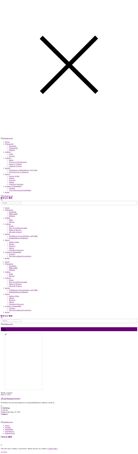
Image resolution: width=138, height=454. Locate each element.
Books (11, 160)
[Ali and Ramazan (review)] (24, 389)
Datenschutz (10, 433)
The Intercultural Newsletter (20, 190)
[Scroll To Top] (1, 445)
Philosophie (13, 148)
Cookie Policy (52, 449)
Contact (12, 188)
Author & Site (14, 176)
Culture (8, 158)
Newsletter (9, 429)
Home (7, 142)
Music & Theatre (15, 164)
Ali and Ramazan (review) (10, 398)
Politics (7, 152)
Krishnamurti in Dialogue (18, 172)
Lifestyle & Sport (15, 166)
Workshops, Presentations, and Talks (23, 170)
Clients (11, 178)
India (11, 154)
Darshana (12, 146)
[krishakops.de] (7, 138)
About (7, 174)
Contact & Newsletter (13, 186)
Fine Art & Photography (18, 162)
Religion (12, 150)
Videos (11, 182)
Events (7, 168)
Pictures (12, 180)
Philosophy (9, 144)
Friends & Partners (16, 184)
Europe (12, 156)
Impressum (9, 431)
